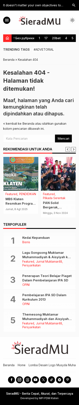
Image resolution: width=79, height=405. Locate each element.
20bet (56, 38)
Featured (11, 194)
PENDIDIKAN (27, 194)
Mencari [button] (63, 138)
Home (21, 365)
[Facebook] (11, 379)
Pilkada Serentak (54, 198)
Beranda (9, 365)
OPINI (26, 285)
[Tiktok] (51, 379)
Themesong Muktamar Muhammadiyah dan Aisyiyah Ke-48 (45, 318)
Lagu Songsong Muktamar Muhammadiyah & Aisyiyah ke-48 (46, 257)
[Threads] (27, 379)
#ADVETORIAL (44, 49)
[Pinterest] (67, 379)
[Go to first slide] (73, 149)
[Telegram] (59, 379)
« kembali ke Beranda (18, 124)
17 (46, 38)
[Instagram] (19, 379)
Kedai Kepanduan (36, 238)
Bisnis (26, 242)
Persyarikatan (31, 265)
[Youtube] (35, 379)
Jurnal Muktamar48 (49, 261)
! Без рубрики (24, 38)
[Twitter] (43, 379)
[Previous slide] (68, 149)
